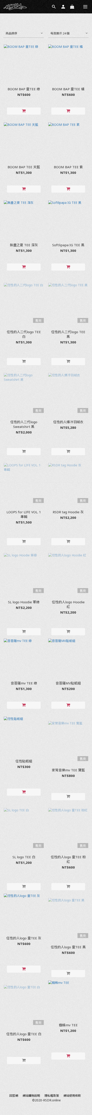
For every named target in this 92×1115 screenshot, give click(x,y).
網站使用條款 (72, 1096)
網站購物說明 (31, 1096)
